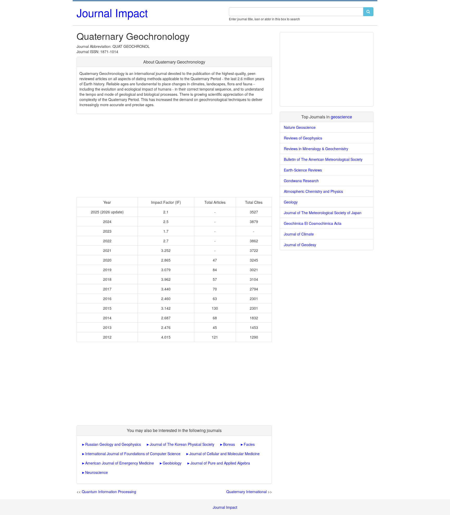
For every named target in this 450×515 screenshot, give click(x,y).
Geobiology (172, 463)
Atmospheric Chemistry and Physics (313, 191)
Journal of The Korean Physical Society (182, 444)
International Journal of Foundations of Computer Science (132, 453)
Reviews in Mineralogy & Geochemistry (316, 148)
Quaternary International (246, 491)
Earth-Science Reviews (303, 170)
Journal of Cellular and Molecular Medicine (224, 453)
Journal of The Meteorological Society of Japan (322, 212)
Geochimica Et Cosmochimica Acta (312, 223)
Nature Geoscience (300, 127)
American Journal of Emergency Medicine (119, 463)
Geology (291, 202)
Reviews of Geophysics (303, 138)
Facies (249, 444)
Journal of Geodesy (300, 244)
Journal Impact (112, 12)
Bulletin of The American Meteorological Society (323, 159)
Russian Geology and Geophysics (113, 444)
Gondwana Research (301, 180)
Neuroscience (96, 472)
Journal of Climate (299, 234)
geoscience (341, 117)
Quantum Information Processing (109, 491)
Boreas (229, 444)
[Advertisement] (174, 155)
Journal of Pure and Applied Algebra (220, 463)
